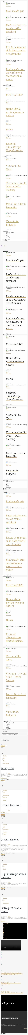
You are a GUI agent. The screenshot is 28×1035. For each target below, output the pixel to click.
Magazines (8, 238)
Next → (5, 938)
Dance (7, 236)
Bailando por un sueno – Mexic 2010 (12, 993)
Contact (5, 240)
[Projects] (1, 971)
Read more (4, 778)
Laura (9, 773)
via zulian (25, 1028)
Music (4, 760)
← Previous (5, 923)
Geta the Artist (5, 984)
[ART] (1, 980)
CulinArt (5, 1)
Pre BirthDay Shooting (8, 974)
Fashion (5, 755)
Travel (4, 156)
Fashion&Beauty (7, 85)
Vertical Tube (6, 239)
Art (7, 235)
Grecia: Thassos (10, 839)
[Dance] (1, 989)
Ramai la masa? (10, 232)
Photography (6, 763)
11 (3, 933)
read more (3, 746)
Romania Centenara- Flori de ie (11, 983)
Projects (8, 233)
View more (8, 6)
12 (3, 934)
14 (3, 937)
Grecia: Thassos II (11, 805)
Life (4, 758)
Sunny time (7, 768)
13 (3, 935)
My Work (5, 231)
